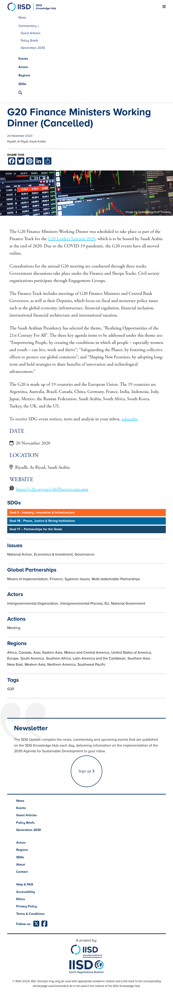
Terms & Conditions (30, 914)
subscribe (129, 419)
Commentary (27, 26)
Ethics (20, 899)
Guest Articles (31, 33)
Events (23, 59)
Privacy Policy (26, 906)
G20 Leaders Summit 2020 (71, 239)
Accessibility (25, 892)
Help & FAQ (24, 884)
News (22, 17)
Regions (24, 75)
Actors (23, 67)
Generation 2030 (33, 48)
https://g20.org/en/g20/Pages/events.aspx (52, 489)
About (20, 864)
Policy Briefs (29, 41)
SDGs (22, 84)
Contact (22, 872)
